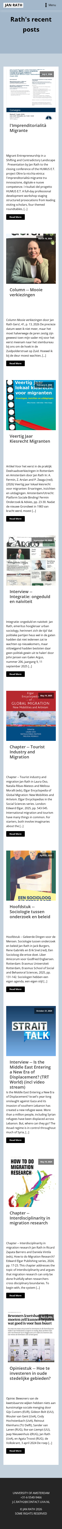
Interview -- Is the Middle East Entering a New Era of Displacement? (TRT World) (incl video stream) (30, 1073)
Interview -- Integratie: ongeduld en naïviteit (30, 596)
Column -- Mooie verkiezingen (26, 292)
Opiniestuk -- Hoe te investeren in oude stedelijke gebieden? (30, 1373)
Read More (15, 217)
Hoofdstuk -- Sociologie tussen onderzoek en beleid (30, 911)
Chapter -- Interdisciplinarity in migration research (30, 1218)
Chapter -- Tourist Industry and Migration (27, 752)
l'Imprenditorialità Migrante (28, 127)
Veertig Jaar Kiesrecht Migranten (30, 438)
